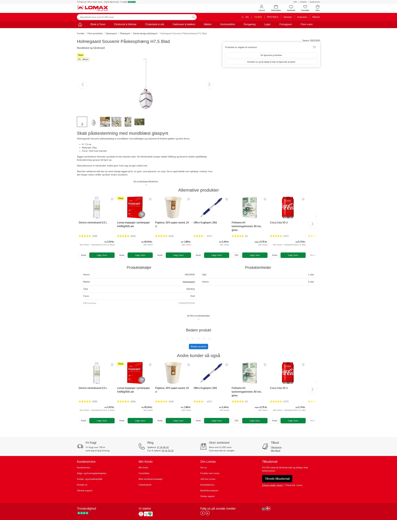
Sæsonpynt (111, 33)
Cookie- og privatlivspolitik (89, 479)
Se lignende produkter (271, 55)
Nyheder (288, 17)
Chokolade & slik (154, 24)
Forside (80, 33)
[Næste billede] (209, 84)
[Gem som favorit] (112, 199)
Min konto (143, 467)
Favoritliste (144, 473)
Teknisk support (84, 490)
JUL (247, 17)
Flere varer (307, 24)
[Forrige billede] (82, 84)
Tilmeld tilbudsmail (277, 478)
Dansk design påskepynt (145, 33)
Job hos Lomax (207, 479)
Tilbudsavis (276, 447)
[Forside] (80, 25)
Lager (267, 24)
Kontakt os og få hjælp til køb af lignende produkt (271, 62)
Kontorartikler (227, 24)
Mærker (316, 17)
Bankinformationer (209, 490)
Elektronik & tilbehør (125, 24)
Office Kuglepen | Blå (205, 222)
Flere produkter (95, 33)
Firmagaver (285, 24)
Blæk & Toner (98, 24)
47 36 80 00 (163, 447)
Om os (203, 467)
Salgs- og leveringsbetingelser (92, 473)
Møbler (208, 24)
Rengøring (250, 24)
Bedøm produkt (198, 346)
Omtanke (303, 2)
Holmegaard (189, 281)
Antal (83, 255)
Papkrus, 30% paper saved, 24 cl (172, 224)
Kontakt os (82, 484)
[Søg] (193, 17)
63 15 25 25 (168, 450)
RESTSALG (273, 17)
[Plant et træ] (148, 514)
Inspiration (302, 17)
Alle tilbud (275, 450)
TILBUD (258, 17)
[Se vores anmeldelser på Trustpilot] (83, 513)
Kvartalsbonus (207, 484)
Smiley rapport (207, 496)
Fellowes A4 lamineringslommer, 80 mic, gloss (247, 226)
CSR (295, 2)
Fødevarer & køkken (184, 24)
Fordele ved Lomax (209, 473)
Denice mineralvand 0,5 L (93, 222)
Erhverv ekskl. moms (272, 485)
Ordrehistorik (145, 484)
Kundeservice (315, 2)
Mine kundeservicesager (151, 479)
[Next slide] (312, 223)
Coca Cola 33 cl (279, 222)
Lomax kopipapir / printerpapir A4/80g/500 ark (133, 224)
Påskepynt (125, 33)
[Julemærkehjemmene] (141, 514)
